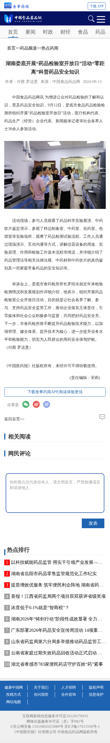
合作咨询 (68, 694)
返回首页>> (14, 419)
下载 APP (97, 6)
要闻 (30, 32)
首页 (13, 32)
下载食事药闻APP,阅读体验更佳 (55, 392)
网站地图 (13, 702)
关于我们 (41, 687)
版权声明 (96, 687)
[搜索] (91, 18)
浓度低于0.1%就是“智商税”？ (40, 607)
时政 (48, 32)
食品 (83, 32)
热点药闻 (49, 48)
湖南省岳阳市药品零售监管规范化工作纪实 (54, 573)
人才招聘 (68, 687)
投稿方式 (13, 694)
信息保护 (96, 694)
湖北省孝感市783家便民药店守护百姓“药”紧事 (57, 664)
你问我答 (41, 694)
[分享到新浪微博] (38, 404)
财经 (65, 32)
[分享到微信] (27, 404)
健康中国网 (14, 687)
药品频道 (28, 48)
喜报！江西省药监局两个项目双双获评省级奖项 (58, 596)
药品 (100, 32)
